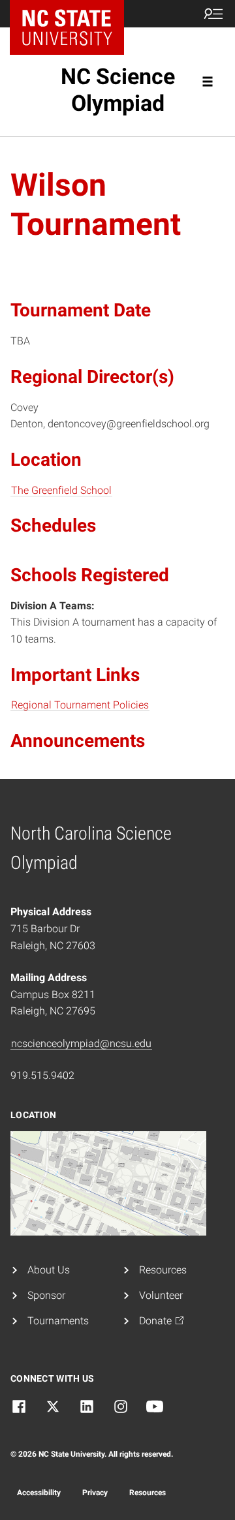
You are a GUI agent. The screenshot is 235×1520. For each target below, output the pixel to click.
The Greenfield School (61, 490)
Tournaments (58, 1321)
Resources (163, 1270)
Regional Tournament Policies (80, 705)
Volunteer (161, 1295)
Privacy (95, 1492)
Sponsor (46, 1295)
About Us (48, 1270)
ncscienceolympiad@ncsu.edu (81, 1043)
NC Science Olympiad (118, 89)
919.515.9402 (42, 1075)
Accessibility (39, 1492)
